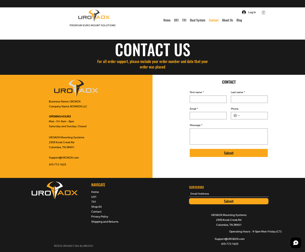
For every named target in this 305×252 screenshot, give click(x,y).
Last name (238, 92)
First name (197, 92)
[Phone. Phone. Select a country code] (236, 116)
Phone (234, 108)
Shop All (96, 206)
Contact (96, 211)
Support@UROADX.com (64, 157)
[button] (263, 12)
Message (196, 125)
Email (194, 108)
